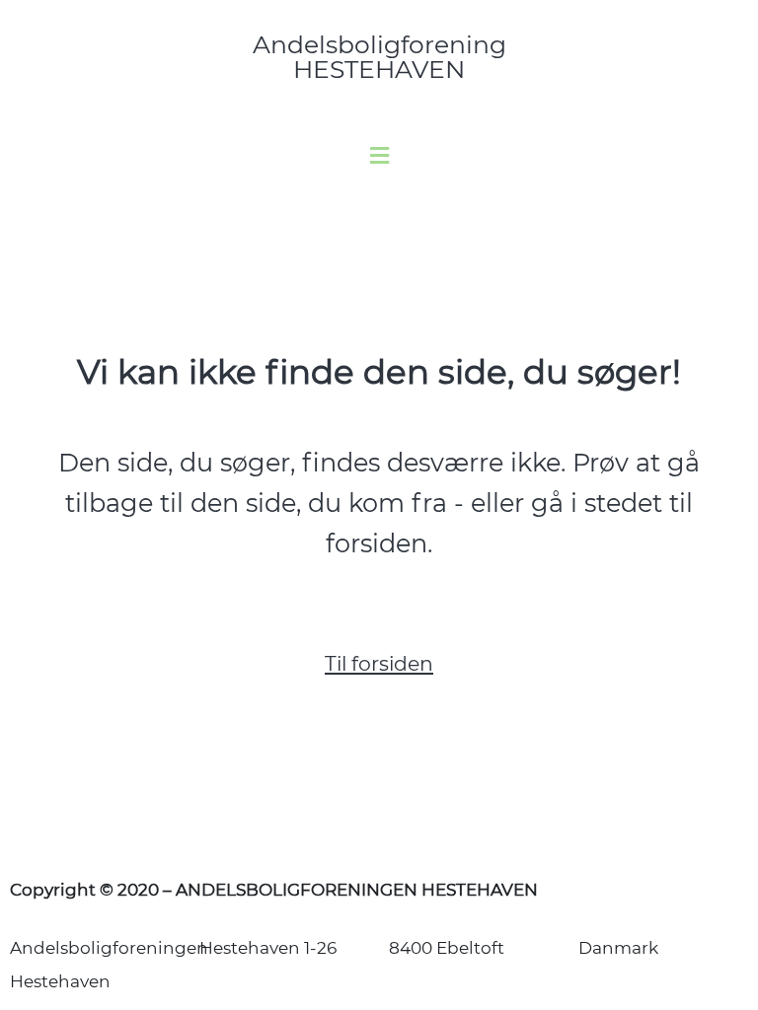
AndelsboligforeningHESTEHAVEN (379, 57)
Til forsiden (379, 663)
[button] (379, 156)
